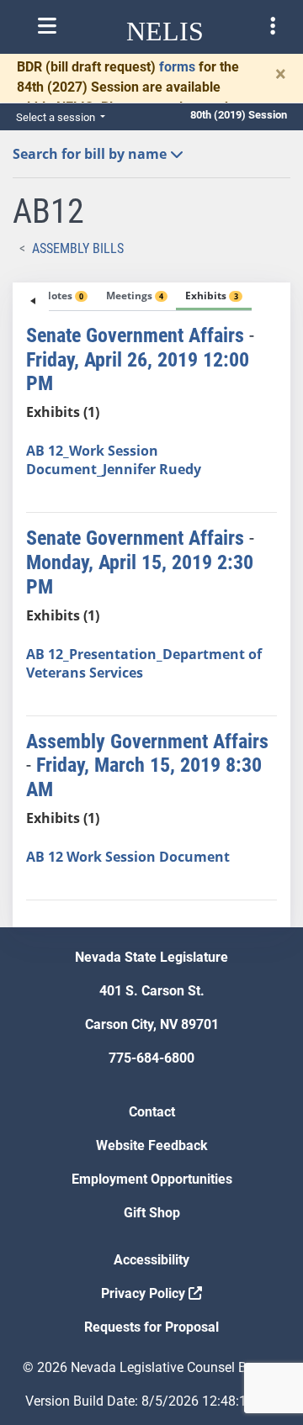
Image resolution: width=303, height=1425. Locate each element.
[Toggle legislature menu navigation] (272, 26)
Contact (152, 1112)
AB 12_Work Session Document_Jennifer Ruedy (113, 459)
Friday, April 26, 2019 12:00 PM (137, 372)
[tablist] (151, 604)
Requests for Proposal (151, 1327)
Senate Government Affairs (135, 335)
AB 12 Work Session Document (128, 856)
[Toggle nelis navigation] (47, 26)
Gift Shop (152, 1213)
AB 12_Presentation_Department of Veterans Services (144, 663)
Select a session (57, 117)
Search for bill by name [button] (91, 154)
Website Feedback (152, 1145)
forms (177, 67)
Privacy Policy (145, 1293)
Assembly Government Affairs (147, 741)
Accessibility (151, 1260)
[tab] (50, 296)
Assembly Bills (78, 248)
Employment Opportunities (152, 1179)
